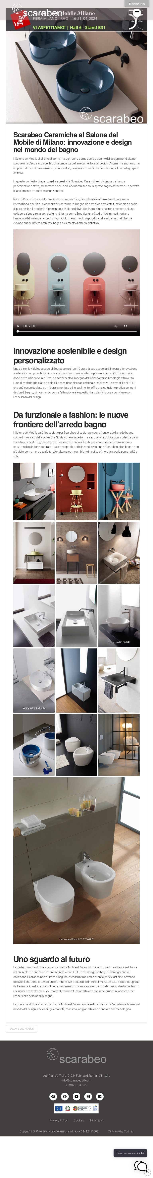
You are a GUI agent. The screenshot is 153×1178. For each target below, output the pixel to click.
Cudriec (128, 1131)
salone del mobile (21, 1028)
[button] (137, 13)
